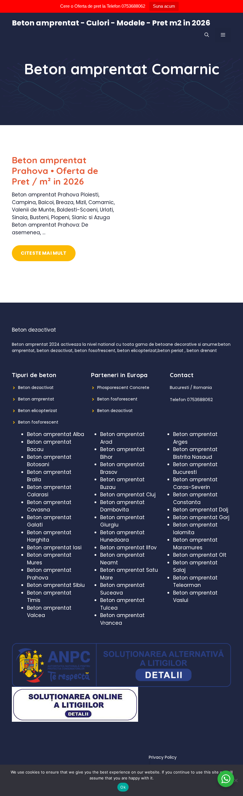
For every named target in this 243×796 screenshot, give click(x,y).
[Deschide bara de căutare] (207, 35)
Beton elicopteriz (35, 411)
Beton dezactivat (36, 387)
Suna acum (164, 6)
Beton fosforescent (38, 422)
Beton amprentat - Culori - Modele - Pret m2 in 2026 (111, 23)
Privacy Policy (163, 757)
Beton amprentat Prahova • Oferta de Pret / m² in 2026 (55, 170)
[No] (236, 780)
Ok (123, 787)
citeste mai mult (44, 253)
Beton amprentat (36, 399)
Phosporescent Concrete (123, 387)
